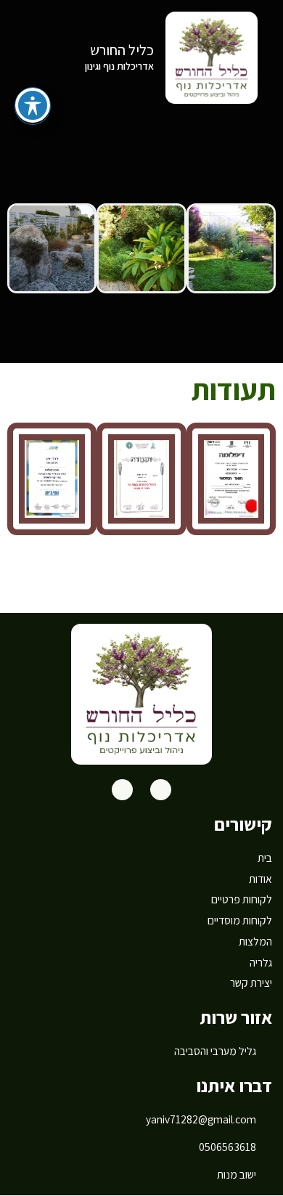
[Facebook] (160, 789)
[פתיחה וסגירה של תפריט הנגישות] (32, 105)
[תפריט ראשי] (31, 57)
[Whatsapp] (122, 789)
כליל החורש (122, 50)
